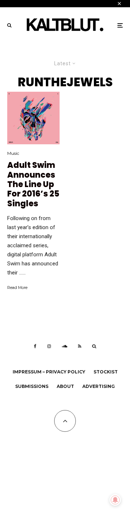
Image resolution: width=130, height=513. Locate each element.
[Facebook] (35, 346)
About (65, 386)
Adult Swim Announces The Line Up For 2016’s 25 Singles (33, 184)
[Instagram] (49, 346)
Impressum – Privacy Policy (49, 372)
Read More (17, 287)
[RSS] (80, 346)
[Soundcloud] (64, 346)
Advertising (98, 386)
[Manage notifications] (115, 500)
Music (13, 153)
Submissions (31, 386)
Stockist (106, 372)
